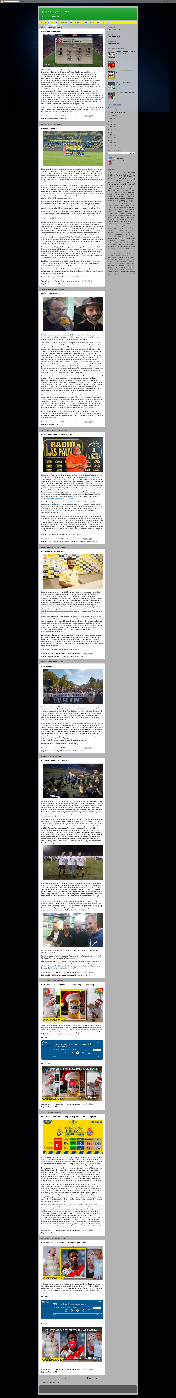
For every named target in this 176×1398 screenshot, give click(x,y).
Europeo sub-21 (119, 200)
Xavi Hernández (126, 273)
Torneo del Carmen (113, 269)
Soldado (116, 267)
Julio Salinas (132, 242)
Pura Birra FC (52, 1107)
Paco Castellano (112, 257)
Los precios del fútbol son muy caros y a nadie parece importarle (69, 1117)
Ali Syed (110, 215)
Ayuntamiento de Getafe (126, 219)
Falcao (109, 234)
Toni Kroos (130, 267)
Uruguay (110, 271)
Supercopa (111, 209)
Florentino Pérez (118, 234)
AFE (111, 213)
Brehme (131, 223)
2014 (112, 137)
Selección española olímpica (115, 265)
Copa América (117, 190)
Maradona (121, 250)
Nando (116, 255)
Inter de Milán (131, 240)
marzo (114, 115)
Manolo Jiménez (112, 250)
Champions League (116, 177)
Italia (116, 242)
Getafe (125, 236)
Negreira (122, 255)
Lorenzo (133, 246)
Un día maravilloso (49, 128)
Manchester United (113, 194)
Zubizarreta (122, 275)
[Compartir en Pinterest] (92, 116)
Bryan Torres (120, 158)
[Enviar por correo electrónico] (84, 116)
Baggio (109, 221)
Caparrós (120, 225)
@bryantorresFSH (114, 36)
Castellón (51, 284)
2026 (112, 107)
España (123, 181)
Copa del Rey (112, 184)
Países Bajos (129, 257)
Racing (121, 259)
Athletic (123, 217)
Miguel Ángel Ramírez (63, 751)
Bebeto (131, 221)
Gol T (109, 192)
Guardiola (117, 192)
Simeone (63, 118)
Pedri (121, 206)
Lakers (133, 244)
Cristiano (123, 230)
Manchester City (122, 248)
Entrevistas (62, 975)
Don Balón (130, 232)
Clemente (124, 228)
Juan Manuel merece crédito (125, 92)
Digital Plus (123, 232)
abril (113, 110)
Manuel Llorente (118, 204)
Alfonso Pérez (129, 213)
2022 (112, 127)
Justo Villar (112, 244)
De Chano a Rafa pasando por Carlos (57, 434)
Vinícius (120, 209)
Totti (122, 269)
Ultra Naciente (129, 269)
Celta (127, 227)
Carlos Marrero (129, 225)
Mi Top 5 (106, 22)
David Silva (130, 230)
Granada (110, 238)
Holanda (112, 240)
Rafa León (95, 541)
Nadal (111, 255)
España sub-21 (119, 198)
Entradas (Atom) (55, 1382)
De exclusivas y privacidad (53, 551)
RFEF (116, 259)
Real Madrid (131, 177)
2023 (112, 124)
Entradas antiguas (95, 1378)
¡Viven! (118, 72)
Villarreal (112, 273)
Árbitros (133, 211)
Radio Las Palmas (85, 541)
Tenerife (130, 194)
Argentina (116, 217)
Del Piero (115, 232)
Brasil (115, 223)
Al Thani (121, 196)
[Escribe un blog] (86, 116)
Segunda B (130, 263)
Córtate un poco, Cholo (51, 31)
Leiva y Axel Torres (49, 293)
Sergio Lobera (129, 265)
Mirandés (115, 253)
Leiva (58, 424)
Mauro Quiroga (124, 252)
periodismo (74, 541)
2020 (112, 132)
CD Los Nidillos (53, 975)
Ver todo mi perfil (118, 161)
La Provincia (64, 656)
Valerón (116, 271)
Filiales (128, 200)
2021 (112, 129)
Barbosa (115, 221)
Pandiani (121, 257)
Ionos (111, 242)
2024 (112, 121)
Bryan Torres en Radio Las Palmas (68, 22)
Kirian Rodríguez (53, 656)
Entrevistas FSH (47, 22)
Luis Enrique (113, 248)
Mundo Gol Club (131, 253)
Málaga (123, 194)
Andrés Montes (125, 215)
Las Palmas (58, 284)
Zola (116, 275)
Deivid (109, 232)
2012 (112, 143)
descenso (110, 211)
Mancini (131, 248)
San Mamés (120, 263)
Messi (127, 204)
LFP (131, 186)
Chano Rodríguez (64, 541)
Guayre (117, 238)
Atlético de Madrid (54, 118)
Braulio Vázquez (123, 223)
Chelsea (117, 228)
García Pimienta (117, 236)
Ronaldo (131, 261)
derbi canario (120, 188)
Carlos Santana (53, 541)
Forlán (126, 234)
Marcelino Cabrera (84, 975)
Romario (130, 207)
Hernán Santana (131, 238)
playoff (130, 188)
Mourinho (122, 253)
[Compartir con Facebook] (90, 116)
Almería (117, 215)
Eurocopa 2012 (128, 190)
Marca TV (130, 250)
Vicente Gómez (131, 271)
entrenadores (111, 196)
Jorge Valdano (122, 242)
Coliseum (116, 230)
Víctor (117, 273)
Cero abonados (48, 666)
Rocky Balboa (122, 261)
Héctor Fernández (120, 240)
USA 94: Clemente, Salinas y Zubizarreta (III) (125, 52)
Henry (122, 238)
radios (126, 211)
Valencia (81, 751)
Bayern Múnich (123, 221)
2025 (112, 119)
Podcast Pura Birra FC (91, 22)
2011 (112, 145)
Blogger (110, 223)
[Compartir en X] (88, 116)
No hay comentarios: (74, 116)
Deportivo (129, 196)
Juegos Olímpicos (127, 192)
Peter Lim (75, 751)
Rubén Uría (111, 263)
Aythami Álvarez (112, 219)
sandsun (92, 1390)
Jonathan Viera (121, 186)
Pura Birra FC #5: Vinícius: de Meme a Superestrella (63, 1243)
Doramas (110, 198)
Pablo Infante (130, 255)
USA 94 (110, 188)
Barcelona (128, 179)
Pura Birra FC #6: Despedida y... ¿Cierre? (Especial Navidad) (67, 985)
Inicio (64, 1378)
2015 (112, 135)
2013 (112, 140)
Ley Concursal (125, 246)
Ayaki (109, 190)
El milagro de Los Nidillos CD (54, 760)
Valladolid (122, 271)
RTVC (127, 206)
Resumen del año (121, 207)
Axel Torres (51, 424)
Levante (117, 246)
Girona (131, 236)
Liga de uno (120, 62)
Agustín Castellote (119, 213)
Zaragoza (129, 209)
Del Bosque (123, 184)
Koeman (119, 244)
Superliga (123, 267)
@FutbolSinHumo (114, 29)
